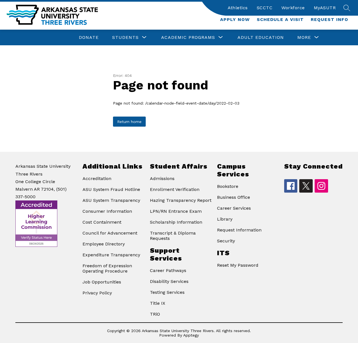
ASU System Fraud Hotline (111, 189)
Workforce (293, 7)
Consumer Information (107, 211)
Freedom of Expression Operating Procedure (107, 268)
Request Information (239, 230)
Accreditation (97, 178)
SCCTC (265, 7)
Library (224, 219)
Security (226, 240)
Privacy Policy (97, 292)
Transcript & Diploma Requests (173, 235)
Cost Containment (102, 222)
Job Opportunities (102, 282)
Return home (129, 121)
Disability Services (169, 281)
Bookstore (227, 186)
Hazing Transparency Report (180, 200)
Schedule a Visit (280, 19)
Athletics (238, 7)
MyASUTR (325, 7)
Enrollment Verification (174, 189)
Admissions (162, 178)
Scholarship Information (176, 222)
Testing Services (167, 292)
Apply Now (235, 19)
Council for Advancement (110, 233)
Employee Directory (104, 244)
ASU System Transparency (111, 200)
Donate (89, 37)
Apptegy (191, 335)
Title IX (157, 303)
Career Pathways (168, 270)
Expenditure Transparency (111, 254)
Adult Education (260, 37)
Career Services (234, 208)
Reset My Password (237, 265)
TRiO (155, 314)
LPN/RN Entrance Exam (176, 211)
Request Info (329, 19)
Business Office (233, 197)
